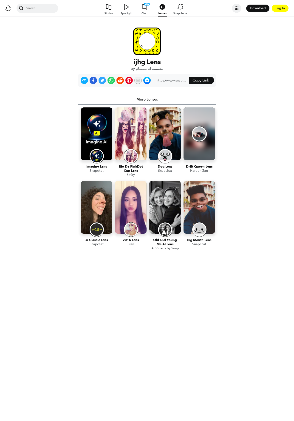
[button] (84, 80)
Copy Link (200, 80)
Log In (280, 8)
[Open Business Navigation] (236, 8)
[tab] (147, 99)
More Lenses (147, 99)
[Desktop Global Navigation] (8, 8)
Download (258, 8)
